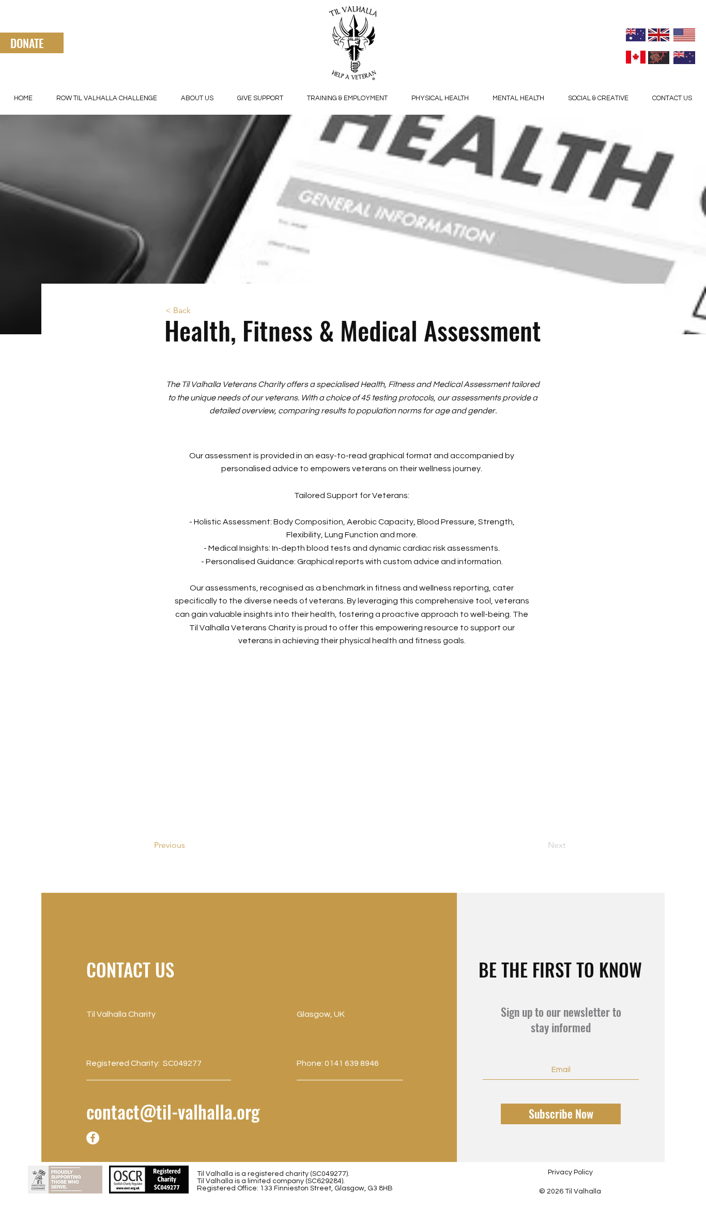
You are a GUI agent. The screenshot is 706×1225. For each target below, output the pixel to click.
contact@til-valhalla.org (172, 1111)
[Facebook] (92, 1137)
